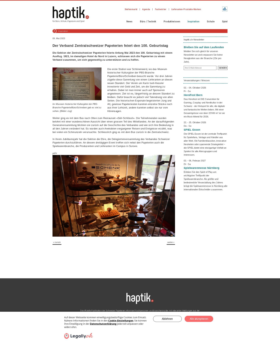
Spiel (225, 21)
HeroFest (193, 95)
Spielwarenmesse (201, 167)
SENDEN (223, 68)
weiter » (170, 242)
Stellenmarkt (131, 9)
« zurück (57, 242)
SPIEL (192, 129)
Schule (211, 21)
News (129, 21)
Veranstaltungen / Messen (197, 80)
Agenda (146, 9)
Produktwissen (172, 21)
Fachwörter (160, 9)
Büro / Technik (148, 21)
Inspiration (193, 21)
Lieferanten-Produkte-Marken (186, 9)
